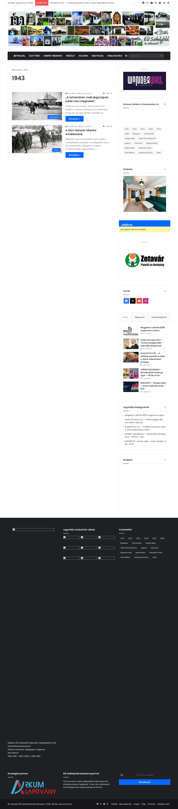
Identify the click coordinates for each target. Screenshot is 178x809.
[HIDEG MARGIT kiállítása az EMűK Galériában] (106, 561)
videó (159, 153)
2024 (151, 129)
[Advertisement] (146, 486)
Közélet (70, 56)
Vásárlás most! (163, 804)
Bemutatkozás (125, 804)
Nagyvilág (97, 56)
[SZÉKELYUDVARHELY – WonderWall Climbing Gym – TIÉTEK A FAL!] (131, 373)
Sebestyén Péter (145, 148)
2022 (135, 129)
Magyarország (151, 143)
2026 (127, 134)
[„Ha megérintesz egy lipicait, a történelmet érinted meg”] (89, 661)
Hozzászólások (159, 317)
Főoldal (20, 56)
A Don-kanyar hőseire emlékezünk (81, 132)
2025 (159, 129)
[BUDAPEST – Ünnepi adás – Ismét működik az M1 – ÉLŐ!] (131, 387)
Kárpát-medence (53, 56)
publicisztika (130, 148)
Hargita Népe (130, 138)
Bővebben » (74, 119)
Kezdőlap (18, 70)
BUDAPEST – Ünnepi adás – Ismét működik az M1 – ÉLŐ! (153, 386)
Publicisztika (114, 56)
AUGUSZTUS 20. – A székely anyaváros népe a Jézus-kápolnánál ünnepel (82, 3)
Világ (143, 804)
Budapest (136, 134)
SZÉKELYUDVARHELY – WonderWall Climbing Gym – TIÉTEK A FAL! (152, 372)
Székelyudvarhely (146, 153)
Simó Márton (72, 93)
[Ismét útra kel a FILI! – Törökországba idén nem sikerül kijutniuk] (131, 344)
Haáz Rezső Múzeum (147, 138)
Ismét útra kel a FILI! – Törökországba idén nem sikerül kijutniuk (151, 343)
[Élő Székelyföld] (89, 28)
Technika (151, 804)
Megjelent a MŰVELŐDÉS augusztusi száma (153, 329)
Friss (125, 317)
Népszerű (139, 317)
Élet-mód (34, 56)
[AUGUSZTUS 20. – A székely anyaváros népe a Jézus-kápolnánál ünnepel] (131, 357)
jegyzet (128, 143)
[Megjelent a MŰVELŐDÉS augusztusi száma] (131, 331)
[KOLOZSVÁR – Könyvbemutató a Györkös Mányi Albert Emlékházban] (71, 561)
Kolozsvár (138, 143)
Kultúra (83, 56)
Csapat (136, 804)
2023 (142, 129)
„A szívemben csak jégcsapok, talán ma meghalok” (87, 99)
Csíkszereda (149, 134)
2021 (127, 129)
